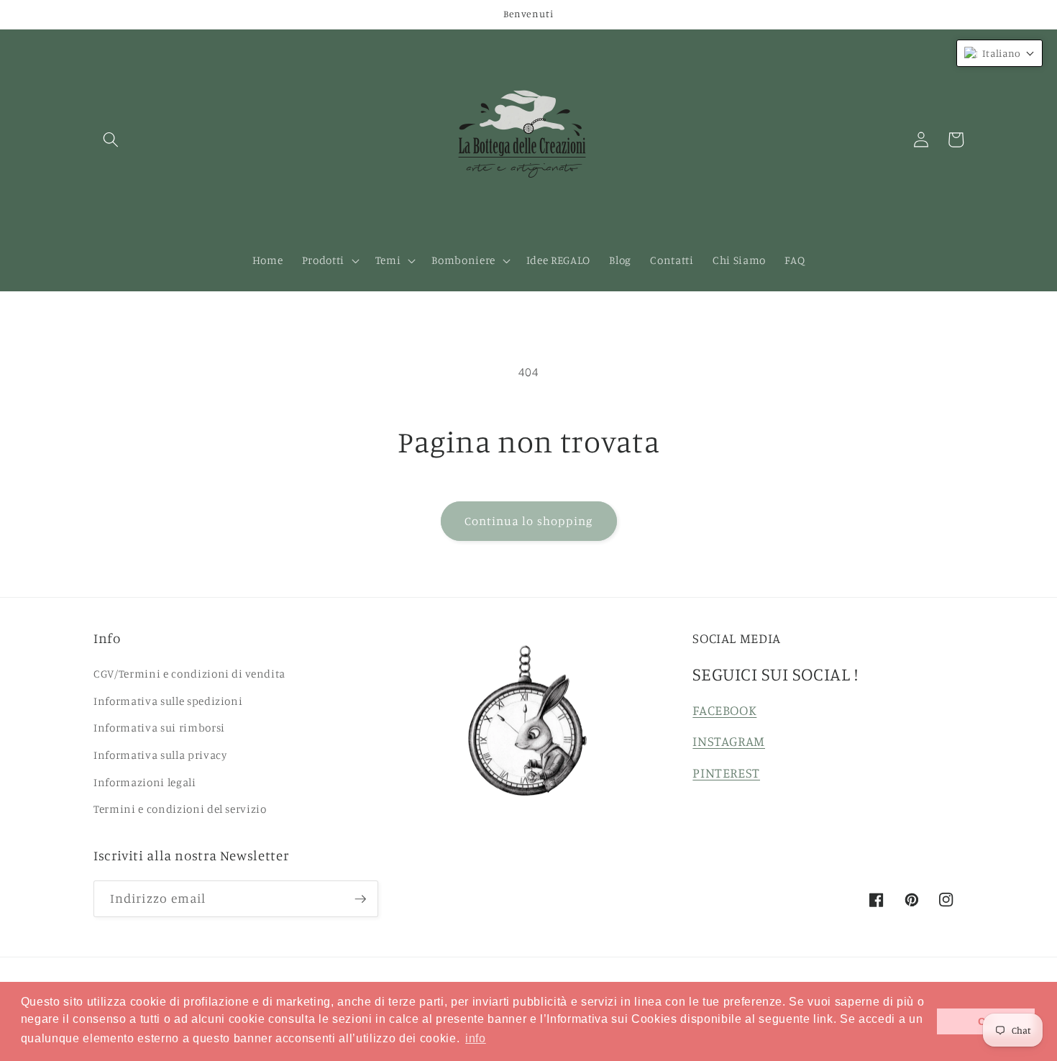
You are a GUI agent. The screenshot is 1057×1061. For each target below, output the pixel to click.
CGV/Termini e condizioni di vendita (189, 673)
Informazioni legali (144, 782)
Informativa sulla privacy (160, 755)
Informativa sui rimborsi (159, 727)
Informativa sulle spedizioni (167, 701)
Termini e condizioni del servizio (180, 809)
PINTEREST (726, 772)
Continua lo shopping (529, 521)
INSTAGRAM (728, 740)
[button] (110, 139)
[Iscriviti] (360, 899)
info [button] (475, 1038)
